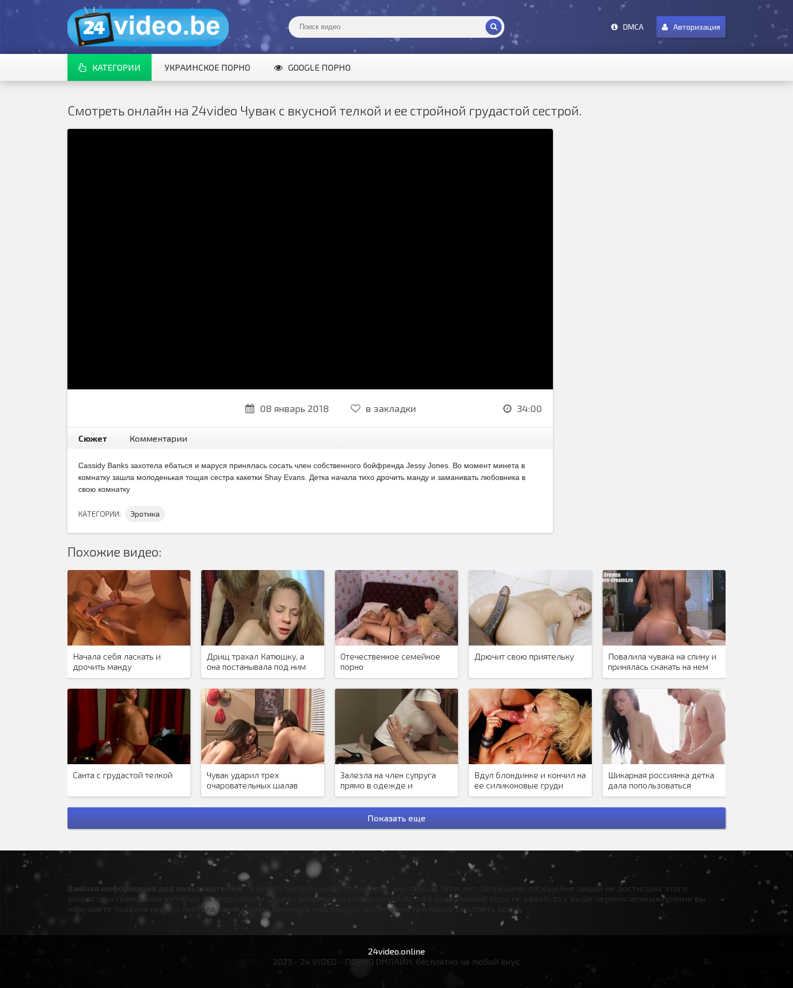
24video (148, 27)
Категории (116, 67)
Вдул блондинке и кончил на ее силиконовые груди (530, 780)
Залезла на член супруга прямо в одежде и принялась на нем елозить (391, 780)
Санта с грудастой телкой (123, 775)
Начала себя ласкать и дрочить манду (117, 661)
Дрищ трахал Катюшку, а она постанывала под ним (256, 661)
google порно (319, 67)
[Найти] (494, 27)
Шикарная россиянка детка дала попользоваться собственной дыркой (661, 780)
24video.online (396, 951)
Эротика (145, 513)
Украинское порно (207, 67)
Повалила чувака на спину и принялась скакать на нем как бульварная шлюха (662, 662)
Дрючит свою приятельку (524, 656)
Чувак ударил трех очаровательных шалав (252, 780)
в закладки (391, 408)
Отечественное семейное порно (390, 661)
